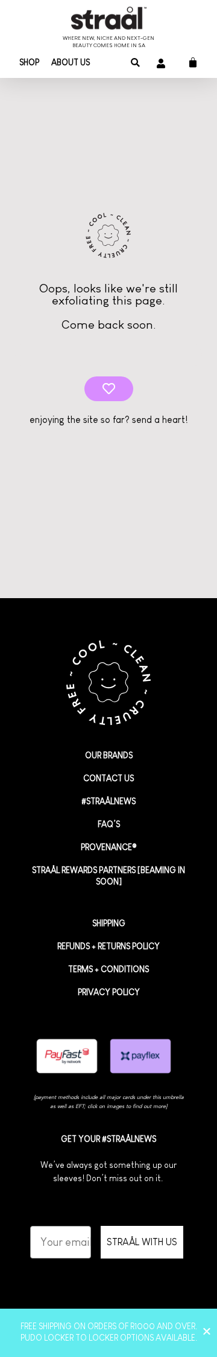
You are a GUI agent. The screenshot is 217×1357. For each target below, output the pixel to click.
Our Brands (109, 755)
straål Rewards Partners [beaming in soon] (108, 875)
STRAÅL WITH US (142, 1242)
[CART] (188, 63)
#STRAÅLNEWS (108, 801)
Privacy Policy (109, 992)
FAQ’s (109, 824)
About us (70, 62)
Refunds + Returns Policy (108, 946)
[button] (135, 63)
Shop (29, 62)
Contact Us (108, 778)
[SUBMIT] (108, 388)
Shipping (108, 923)
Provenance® (109, 847)
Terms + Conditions (108, 969)
